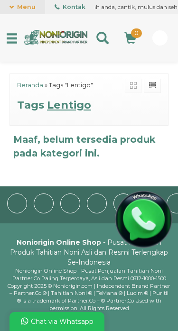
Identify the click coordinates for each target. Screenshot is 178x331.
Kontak (73, 6)
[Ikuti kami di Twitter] (45, 211)
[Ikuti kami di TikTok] (98, 211)
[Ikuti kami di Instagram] (71, 211)
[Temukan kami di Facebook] (18, 211)
